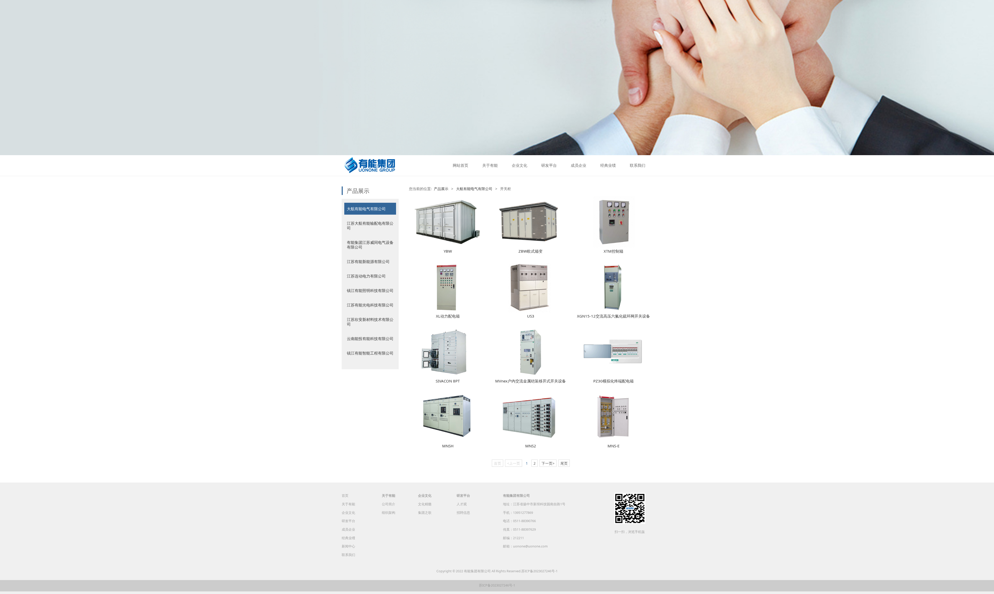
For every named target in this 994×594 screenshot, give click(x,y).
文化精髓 (425, 504)
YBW (448, 251)
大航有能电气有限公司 (366, 208)
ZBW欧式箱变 (530, 251)
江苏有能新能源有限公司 (368, 261)
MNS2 (530, 445)
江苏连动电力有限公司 (366, 276)
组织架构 (388, 512)
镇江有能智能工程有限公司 (370, 353)
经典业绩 (608, 165)
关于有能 (490, 165)
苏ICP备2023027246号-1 (539, 571)
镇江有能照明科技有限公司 (370, 290)
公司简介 (388, 504)
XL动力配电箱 (448, 316)
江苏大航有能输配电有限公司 (370, 225)
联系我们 (637, 165)
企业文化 (519, 165)
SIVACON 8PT (448, 381)
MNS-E (613, 445)
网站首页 (460, 165)
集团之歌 (425, 512)
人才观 (462, 504)
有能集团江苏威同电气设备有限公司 (370, 245)
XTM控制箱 (613, 251)
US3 (530, 316)
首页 (345, 495)
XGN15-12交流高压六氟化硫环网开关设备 (613, 316)
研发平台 (549, 165)
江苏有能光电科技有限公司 (370, 304)
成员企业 (578, 165)
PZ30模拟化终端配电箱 (613, 381)
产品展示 (441, 188)
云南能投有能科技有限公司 (370, 338)
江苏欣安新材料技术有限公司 (370, 322)
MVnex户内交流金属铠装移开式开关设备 (530, 381)
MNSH (448, 445)
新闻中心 (348, 546)
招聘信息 (463, 512)
